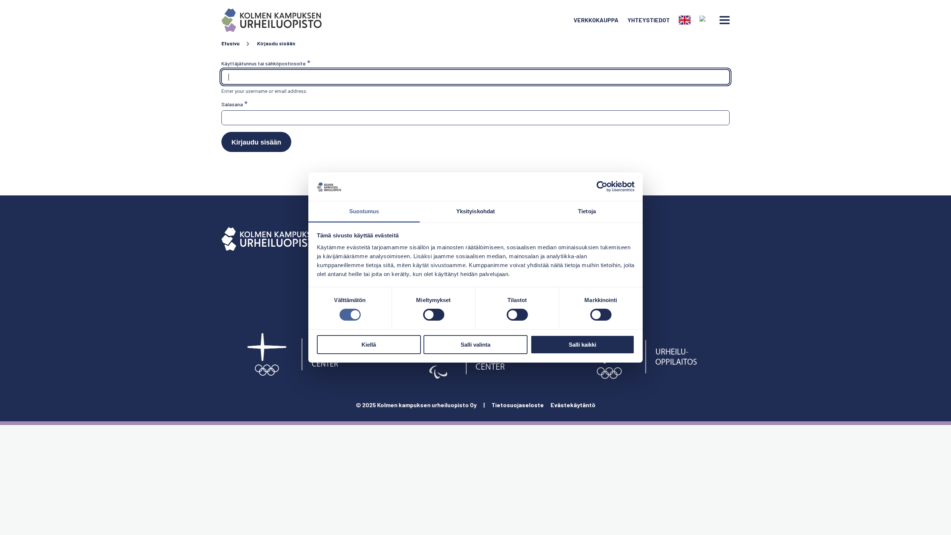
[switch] (433, 315)
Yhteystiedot (648, 19)
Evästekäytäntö (573, 404)
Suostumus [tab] (364, 211)
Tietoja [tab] (587, 211)
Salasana (232, 104)
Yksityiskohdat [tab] (475, 211)
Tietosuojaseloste (517, 404)
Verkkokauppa (596, 19)
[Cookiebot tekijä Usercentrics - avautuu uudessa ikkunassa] (601, 186)
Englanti (685, 20)
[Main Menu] (724, 20)
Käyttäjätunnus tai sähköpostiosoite (263, 63)
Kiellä (368, 344)
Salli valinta (475, 344)
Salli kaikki (582, 344)
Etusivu (230, 43)
